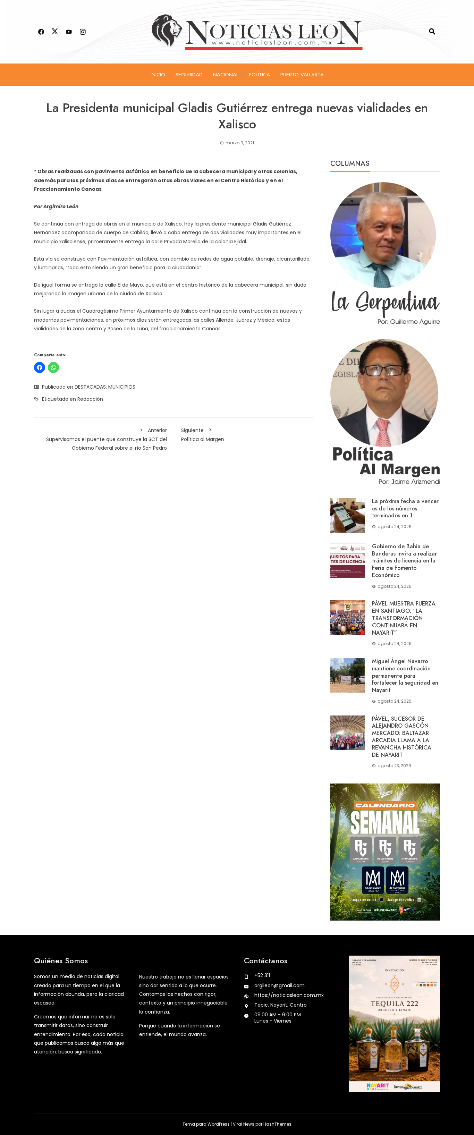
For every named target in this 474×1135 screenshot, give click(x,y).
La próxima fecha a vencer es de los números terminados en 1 (405, 508)
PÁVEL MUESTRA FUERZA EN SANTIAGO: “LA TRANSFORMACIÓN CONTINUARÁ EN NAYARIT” (403, 618)
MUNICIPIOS (121, 386)
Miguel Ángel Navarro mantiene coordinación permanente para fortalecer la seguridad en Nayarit (405, 675)
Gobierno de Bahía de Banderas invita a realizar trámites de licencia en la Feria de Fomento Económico (404, 560)
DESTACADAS (90, 386)
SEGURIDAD (189, 74)
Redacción (90, 399)
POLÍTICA (259, 74)
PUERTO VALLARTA (302, 74)
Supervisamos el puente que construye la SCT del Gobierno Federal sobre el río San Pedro (106, 439)
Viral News (243, 1124)
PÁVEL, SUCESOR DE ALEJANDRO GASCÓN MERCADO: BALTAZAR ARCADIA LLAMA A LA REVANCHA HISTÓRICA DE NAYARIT (401, 737)
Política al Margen (202, 435)
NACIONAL (225, 74)
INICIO (158, 74)
